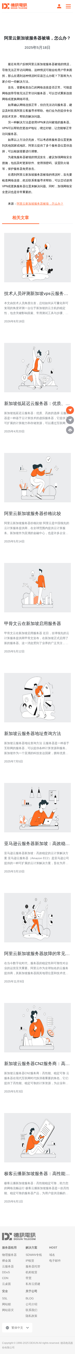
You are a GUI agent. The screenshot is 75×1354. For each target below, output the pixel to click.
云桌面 (6, 1284)
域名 (52, 1254)
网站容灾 (8, 1310)
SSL (5, 1298)
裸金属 (6, 1260)
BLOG (30, 1298)
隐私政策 (31, 1315)
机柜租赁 (31, 1272)
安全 (5, 1291)
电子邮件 (55, 1260)
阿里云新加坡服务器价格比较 (32, 513)
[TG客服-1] (70, 410)
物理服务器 (9, 1254)
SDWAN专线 (34, 1254)
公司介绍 (31, 1304)
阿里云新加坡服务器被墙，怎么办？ (40, 203)
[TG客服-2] (70, 420)
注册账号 (59, 6)
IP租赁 (30, 1260)
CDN (5, 1278)
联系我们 (31, 1310)
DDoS (6, 1272)
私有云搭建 (33, 1284)
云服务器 (8, 1266)
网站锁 (6, 1304)
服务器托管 (33, 1266)
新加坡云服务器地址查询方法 (32, 733)
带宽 (28, 1278)
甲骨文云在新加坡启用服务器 (32, 623)
